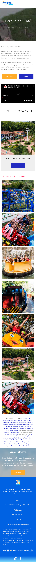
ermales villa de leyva (11, 434)
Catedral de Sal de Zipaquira (17, 424)
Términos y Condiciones (10, 491)
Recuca (6, 444)
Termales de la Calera (11, 426)
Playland (14, 422)
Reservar (18, 166)
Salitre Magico (28, 420)
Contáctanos (18, 494)
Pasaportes (9, 76)
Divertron (6, 430)
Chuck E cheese (14, 430)
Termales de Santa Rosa (15, 446)
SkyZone (25, 422)
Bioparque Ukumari (15, 442)
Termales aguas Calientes (10, 428)
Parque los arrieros (19, 444)
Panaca (11, 444)
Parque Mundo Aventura (15, 420)
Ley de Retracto (25, 489)
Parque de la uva (27, 442)
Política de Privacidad (25, 491)
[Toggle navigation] (33, 3)
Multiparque (7, 422)
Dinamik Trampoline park (11, 432)
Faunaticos (29, 428)
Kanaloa (18, 440)
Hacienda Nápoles (9, 440)
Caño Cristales (27, 446)
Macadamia (22, 428)
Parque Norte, (28, 438)
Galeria (26, 76)
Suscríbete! (18, 472)
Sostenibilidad (9, 489)
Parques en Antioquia (22, 436)
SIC (17, 489)
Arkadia (19, 422)
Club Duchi (29, 424)
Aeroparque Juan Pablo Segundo (13, 438)
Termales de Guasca (25, 426)
